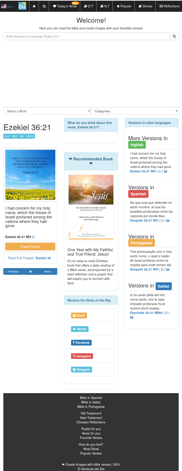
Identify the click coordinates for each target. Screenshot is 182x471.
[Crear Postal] (131, 317)
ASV (14, 136)
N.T (106, 6)
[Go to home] (30, 271)
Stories (147, 6)
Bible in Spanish (91, 397)
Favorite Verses (91, 437)
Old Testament (91, 413)
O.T (90, 6)
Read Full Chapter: (29, 258)
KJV (7, 136)
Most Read (91, 449)
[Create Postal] (165, 171)
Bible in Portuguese (91, 406)
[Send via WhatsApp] (33, 237)
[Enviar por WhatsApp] (166, 312)
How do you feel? (91, 444)
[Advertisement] (91, 73)
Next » (48, 271)
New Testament (91, 417)
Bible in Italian (91, 402)
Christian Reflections (91, 422)
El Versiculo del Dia (91, 469)
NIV (22, 136)
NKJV (30, 136)
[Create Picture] (167, 220)
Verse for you (91, 433)
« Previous (12, 271)
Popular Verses (91, 453)
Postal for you (91, 429)
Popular (125, 6)
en (9, 6)
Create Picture (30, 246)
